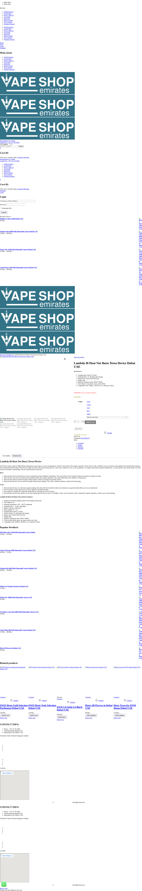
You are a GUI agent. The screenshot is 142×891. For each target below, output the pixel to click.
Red (88, 411)
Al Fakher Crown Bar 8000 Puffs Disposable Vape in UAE (19, 612)
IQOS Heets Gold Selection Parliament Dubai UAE (14, 706)
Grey (88, 408)
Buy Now (78, 429)
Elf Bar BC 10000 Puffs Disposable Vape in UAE (16, 597)
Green (89, 405)
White (89, 414)
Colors (80, 401)
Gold (88, 401)
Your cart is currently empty (8, 157)
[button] (65, 359)
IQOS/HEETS (8, 355)
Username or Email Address (8, 201)
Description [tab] (6, 456)
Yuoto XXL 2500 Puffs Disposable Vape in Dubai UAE (18, 249)
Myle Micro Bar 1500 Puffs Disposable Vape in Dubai (17, 532)
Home (2, 355)
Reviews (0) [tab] (16, 456)
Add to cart (90, 422)
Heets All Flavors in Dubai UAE (10, 648)
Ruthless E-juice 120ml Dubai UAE (11, 219)
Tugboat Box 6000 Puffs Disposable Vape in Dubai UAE (18, 568)
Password (3, 204)
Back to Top (4, 888)
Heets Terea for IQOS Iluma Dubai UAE (125, 706)
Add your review (79, 357)
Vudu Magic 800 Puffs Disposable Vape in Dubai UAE (18, 630)
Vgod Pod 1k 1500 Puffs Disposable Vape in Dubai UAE (18, 267)
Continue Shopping (23, 157)
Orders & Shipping (9, 765)
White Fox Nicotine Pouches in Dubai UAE (14, 586)
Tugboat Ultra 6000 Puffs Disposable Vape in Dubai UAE (19, 231)
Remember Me (6, 208)
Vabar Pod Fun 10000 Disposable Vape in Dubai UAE (18, 550)
